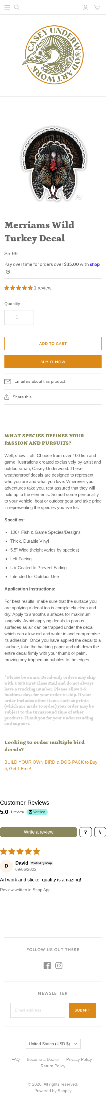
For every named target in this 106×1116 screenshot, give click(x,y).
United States (49, 1043)
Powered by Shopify (53, 1090)
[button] (19, 287)
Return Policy (53, 1065)
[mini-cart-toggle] (97, 7)
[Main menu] (7, 7)
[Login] (85, 7)
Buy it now (52, 362)
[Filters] (86, 832)
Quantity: (12, 303)
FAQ (15, 1059)
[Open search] (17, 7)
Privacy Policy (79, 1059)
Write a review (39, 831)
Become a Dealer (43, 1059)
